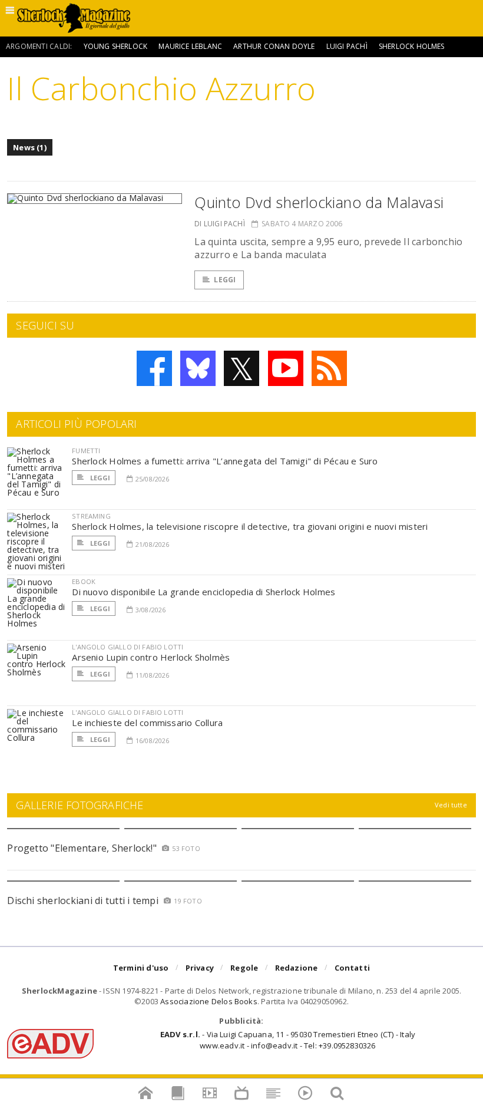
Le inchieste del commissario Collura (147, 722)
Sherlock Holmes (412, 46)
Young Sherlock (116, 46)
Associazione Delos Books (208, 1001)
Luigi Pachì (347, 46)
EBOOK (83, 581)
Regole (244, 967)
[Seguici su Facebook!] (154, 368)
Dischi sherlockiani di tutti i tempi (82, 900)
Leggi (225, 280)
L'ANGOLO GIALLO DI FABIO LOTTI (127, 647)
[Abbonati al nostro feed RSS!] (329, 368)
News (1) (30, 147)
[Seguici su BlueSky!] (198, 368)
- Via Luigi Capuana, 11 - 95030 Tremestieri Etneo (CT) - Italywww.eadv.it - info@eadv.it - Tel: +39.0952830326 (287, 1039)
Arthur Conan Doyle (274, 46)
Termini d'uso (141, 967)
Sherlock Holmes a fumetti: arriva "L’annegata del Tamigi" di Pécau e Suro (225, 461)
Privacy (200, 967)
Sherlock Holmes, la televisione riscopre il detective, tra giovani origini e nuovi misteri (250, 526)
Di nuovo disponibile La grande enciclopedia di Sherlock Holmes (203, 592)
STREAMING (91, 516)
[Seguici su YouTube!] (286, 368)
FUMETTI (86, 450)
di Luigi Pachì (219, 224)
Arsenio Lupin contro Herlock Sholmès (151, 657)
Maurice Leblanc (190, 46)
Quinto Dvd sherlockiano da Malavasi (319, 202)
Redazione (296, 967)
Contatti (352, 967)
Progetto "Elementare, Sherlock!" (82, 848)
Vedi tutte (451, 804)
